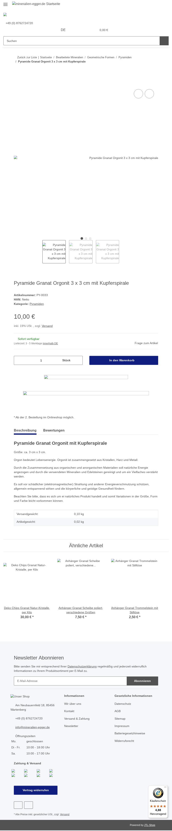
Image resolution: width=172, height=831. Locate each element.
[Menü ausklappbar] (5, 2)
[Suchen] (164, 40)
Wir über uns (72, 703)
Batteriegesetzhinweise (130, 733)
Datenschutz (123, 703)
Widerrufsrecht (124, 741)
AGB (118, 711)
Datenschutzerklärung (82, 666)
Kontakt (69, 711)
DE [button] (63, 30)
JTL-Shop (149, 825)
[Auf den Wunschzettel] (149, 93)
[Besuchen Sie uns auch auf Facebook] (18, 805)
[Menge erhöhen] (77, 360)
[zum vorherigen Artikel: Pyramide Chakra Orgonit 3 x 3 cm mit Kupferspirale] (144, 69)
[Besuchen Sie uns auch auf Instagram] (28, 805)
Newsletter (71, 726)
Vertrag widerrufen (36, 790)
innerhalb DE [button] (50, 343)
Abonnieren (142, 681)
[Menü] (165, 788)
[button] (77, 30)
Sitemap (120, 718)
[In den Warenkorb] (17, 83)
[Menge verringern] (18, 360)
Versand (47, 326)
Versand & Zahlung (77, 718)
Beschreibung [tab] (25, 430)
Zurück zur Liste (27, 57)
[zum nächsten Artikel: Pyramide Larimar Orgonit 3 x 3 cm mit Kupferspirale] (153, 69)
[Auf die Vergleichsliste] (138, 93)
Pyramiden (37, 304)
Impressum (122, 726)
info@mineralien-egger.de (32, 727)
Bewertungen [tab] (54, 430)
